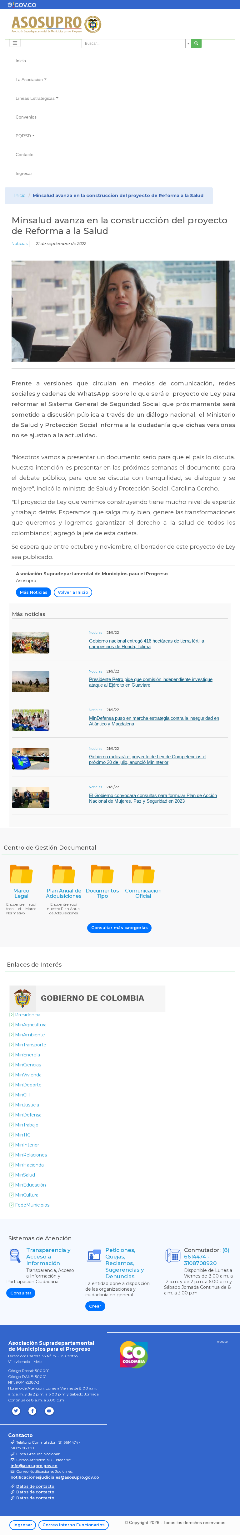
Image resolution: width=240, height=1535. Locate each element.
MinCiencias (28, 1065)
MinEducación (30, 1185)
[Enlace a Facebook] (33, 1411)
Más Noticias (34, 592)
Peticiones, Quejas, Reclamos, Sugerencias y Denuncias (124, 1263)
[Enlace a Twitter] (16, 1411)
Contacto (24, 154)
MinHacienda (29, 1165)
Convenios (26, 116)
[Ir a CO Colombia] (222, 1343)
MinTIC (22, 1135)
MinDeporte (28, 1085)
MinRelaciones (31, 1155)
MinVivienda (28, 1075)
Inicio (21, 60)
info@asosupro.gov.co (34, 1465)
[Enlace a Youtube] (50, 1411)
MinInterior (27, 1145)
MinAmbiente (30, 1035)
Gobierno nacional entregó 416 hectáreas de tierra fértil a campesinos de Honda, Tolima (146, 643)
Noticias (20, 243)
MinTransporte (30, 1045)
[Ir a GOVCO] (134, 1354)
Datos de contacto (35, 1486)
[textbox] (134, 43)
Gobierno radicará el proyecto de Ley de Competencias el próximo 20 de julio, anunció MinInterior (147, 759)
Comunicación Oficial (143, 893)
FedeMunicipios (32, 1205)
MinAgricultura (31, 1025)
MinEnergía (27, 1055)
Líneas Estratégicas (35, 98)
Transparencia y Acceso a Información (48, 1256)
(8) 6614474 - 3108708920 (206, 1256)
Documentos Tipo (102, 893)
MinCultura (26, 1195)
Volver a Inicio (73, 592)
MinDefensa (28, 1115)
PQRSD (23, 135)
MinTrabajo (26, 1125)
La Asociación (29, 79)
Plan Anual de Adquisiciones (64, 893)
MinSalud (25, 1175)
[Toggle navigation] (15, 43)
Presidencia (27, 1015)
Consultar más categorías (119, 927)
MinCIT (22, 1095)
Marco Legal (21, 893)
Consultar (21, 1293)
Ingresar (24, 173)
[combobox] (136, 43)
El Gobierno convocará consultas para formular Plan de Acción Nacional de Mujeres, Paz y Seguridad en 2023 (153, 798)
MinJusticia (27, 1105)
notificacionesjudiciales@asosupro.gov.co (55, 1477)
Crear (95, 1306)
